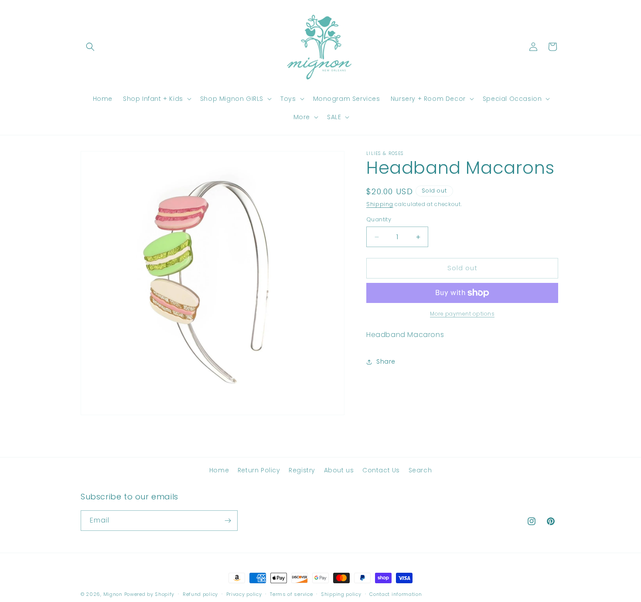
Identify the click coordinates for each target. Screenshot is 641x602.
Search (420, 470)
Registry (302, 470)
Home (219, 470)
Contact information (395, 594)
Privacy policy (244, 594)
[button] (90, 46)
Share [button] (386, 361)
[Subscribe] (227, 520)
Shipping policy (341, 594)
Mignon (113, 594)
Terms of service (291, 594)
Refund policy (200, 594)
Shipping (379, 204)
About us (339, 470)
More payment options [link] (462, 313)
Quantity (378, 220)
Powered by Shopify (149, 594)
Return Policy (259, 470)
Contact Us (381, 470)
